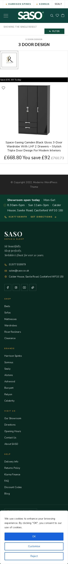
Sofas (7, 312)
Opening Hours (12, 431)
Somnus (44, 4)
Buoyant (8, 388)
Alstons (8, 375)
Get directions (42, 216)
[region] (34, 537)
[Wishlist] (57, 16)
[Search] (51, 15)
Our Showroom (12, 418)
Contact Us (10, 437)
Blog (7, 493)
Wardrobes (10, 325)
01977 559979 (18, 216)
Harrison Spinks (19, 4)
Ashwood (9, 381)
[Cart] (62, 16)
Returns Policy (12, 468)
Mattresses (10, 319)
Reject (34, 556)
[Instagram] (16, 287)
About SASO (11, 444)
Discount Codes (13, 487)
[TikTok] (32, 287)
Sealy (58, 4)
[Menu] (6, 15)
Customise (34, 546)
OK (34, 536)
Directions (10, 424)
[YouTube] (24, 287)
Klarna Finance (12, 474)
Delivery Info (11, 461)
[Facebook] (7, 287)
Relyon (8, 394)
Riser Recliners (12, 332)
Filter (56, 31)
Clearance (9, 338)
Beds (7, 306)
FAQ (6, 481)
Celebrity (9, 400)
